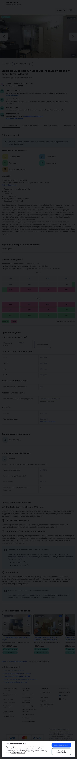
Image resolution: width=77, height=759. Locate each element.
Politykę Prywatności (18, 753)
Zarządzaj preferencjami (61, 751)
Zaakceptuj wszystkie (61, 745)
